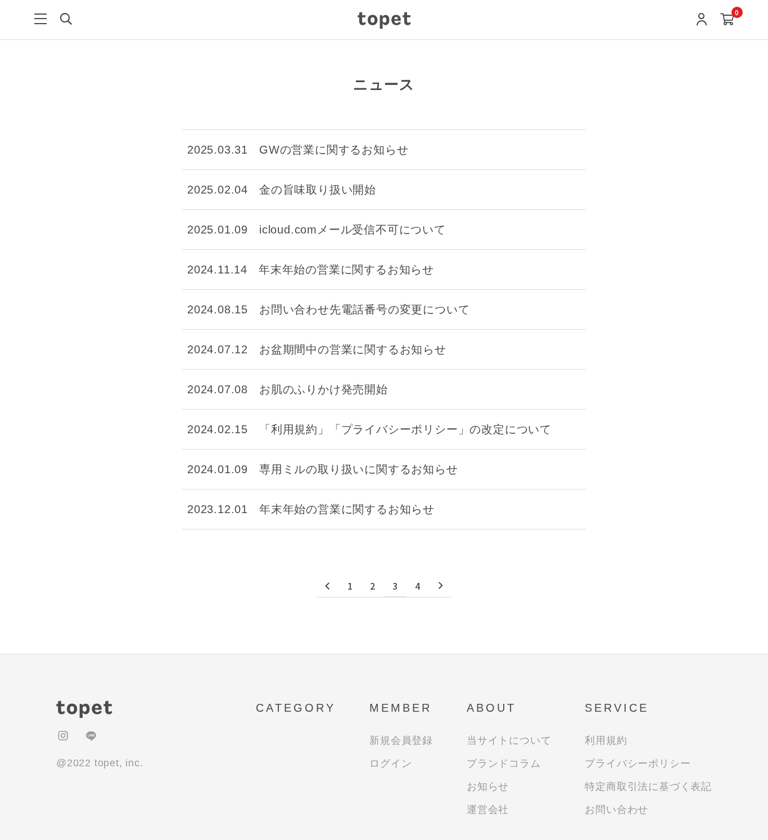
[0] (727, 21)
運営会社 (488, 809)
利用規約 (606, 740)
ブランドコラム (504, 763)
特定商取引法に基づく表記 (648, 786)
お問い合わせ (616, 809)
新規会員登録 (401, 740)
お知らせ (488, 786)
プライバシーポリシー (637, 763)
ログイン (390, 763)
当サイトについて (509, 740)
